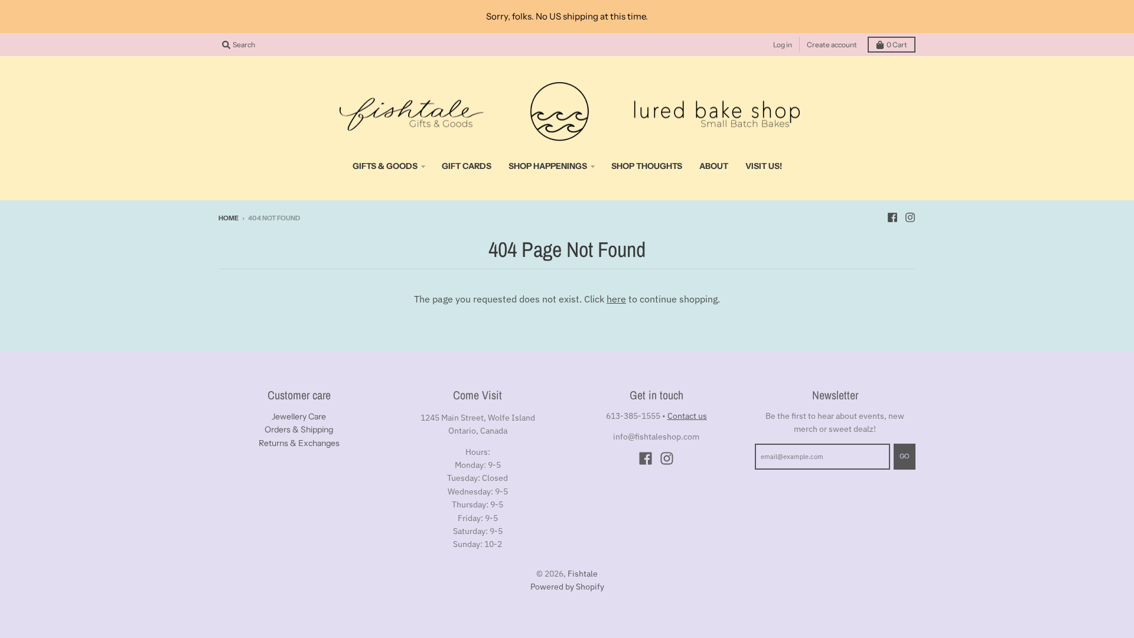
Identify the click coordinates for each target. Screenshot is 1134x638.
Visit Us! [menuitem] (763, 166)
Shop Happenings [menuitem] (548, 166)
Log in (782, 44)
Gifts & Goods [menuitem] (385, 166)
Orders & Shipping (299, 429)
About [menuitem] (713, 166)
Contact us (687, 416)
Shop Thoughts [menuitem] (646, 166)
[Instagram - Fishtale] (910, 217)
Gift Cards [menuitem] (466, 166)
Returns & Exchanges (299, 443)
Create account (832, 44)
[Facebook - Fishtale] (892, 217)
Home (229, 218)
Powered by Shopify (567, 586)
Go (905, 456)
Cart (897, 44)
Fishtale (583, 573)
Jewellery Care (299, 416)
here (616, 299)
